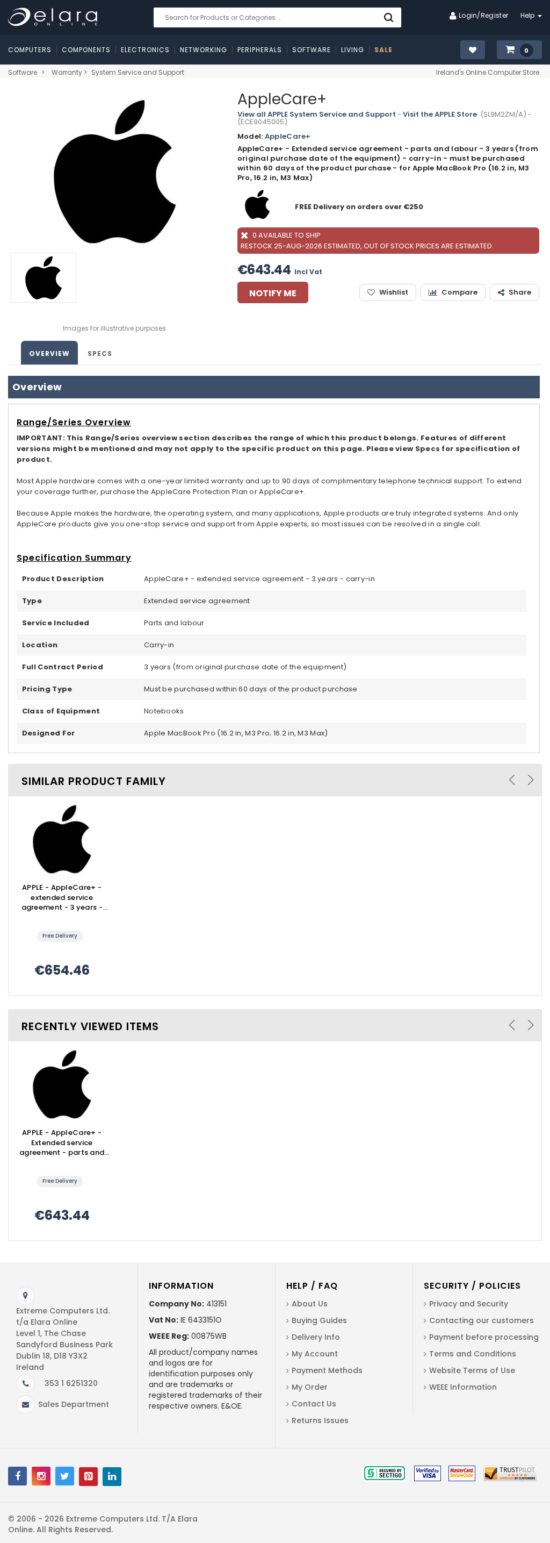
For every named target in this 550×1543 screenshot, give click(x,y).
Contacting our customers (481, 1320)
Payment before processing (484, 1337)
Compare (459, 292)
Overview (49, 353)
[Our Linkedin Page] (112, 1476)
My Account (315, 1353)
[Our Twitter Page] (64, 1476)
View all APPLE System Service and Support (316, 114)
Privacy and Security (468, 1303)
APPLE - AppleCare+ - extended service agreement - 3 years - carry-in (62, 898)
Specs (100, 353)
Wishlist (393, 292)
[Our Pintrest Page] (88, 1476)
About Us (310, 1303)
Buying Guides (319, 1320)
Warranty (67, 72)
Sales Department (73, 1404)
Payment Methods (327, 1370)
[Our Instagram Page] (41, 1476)
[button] (519, 50)
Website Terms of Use (472, 1370)
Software (22, 72)
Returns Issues (320, 1420)
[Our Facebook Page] (17, 1476)
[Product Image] (61, 839)
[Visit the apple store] (258, 206)
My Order (310, 1387)
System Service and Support (137, 72)
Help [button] (528, 15)
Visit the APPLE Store (440, 114)
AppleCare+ (288, 136)
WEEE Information (463, 1387)
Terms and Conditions (472, 1353)
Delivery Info (316, 1337)
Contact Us (314, 1403)
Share (520, 292)
